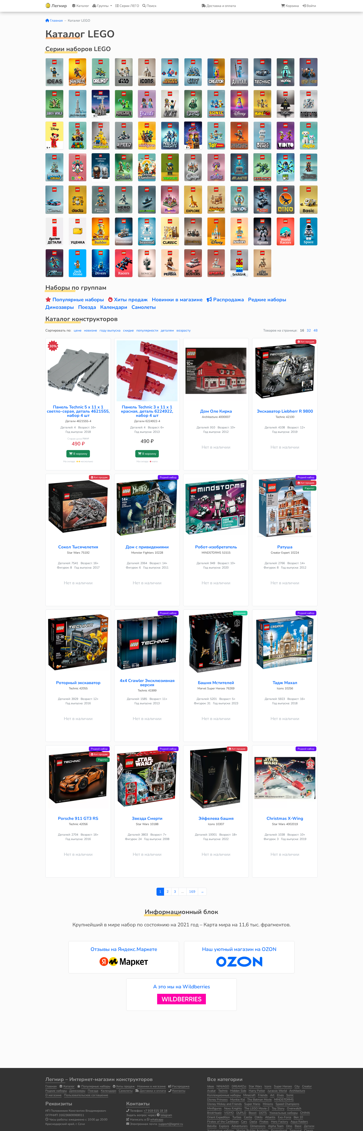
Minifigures (214, 1108)
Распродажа (180, 1086)
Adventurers (239, 1126)
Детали (309, 1126)
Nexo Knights (233, 1108)
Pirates (263, 1122)
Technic (223, 1091)
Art (272, 1095)
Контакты (178, 1091)
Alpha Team (276, 1126)
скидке (128, 330)
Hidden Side (238, 1091)
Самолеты (126, 1091)
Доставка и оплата (153, 1091)
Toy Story (278, 1108)
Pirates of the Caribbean (223, 1122)
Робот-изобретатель (216, 547)
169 (192, 891)
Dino (289, 1126)
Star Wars (255, 1086)
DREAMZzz (239, 1086)
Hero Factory (279, 1122)
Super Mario (252, 1104)
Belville (212, 1126)
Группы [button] (102, 6)
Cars (244, 1122)
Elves (280, 1095)
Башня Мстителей (216, 683)
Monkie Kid (237, 1100)
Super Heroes (283, 1086)
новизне (90, 330)
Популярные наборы (95, 1086)
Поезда (93, 1091)
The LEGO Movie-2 (256, 1108)
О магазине (53, 1095)
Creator (307, 1086)
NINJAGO (223, 1086)
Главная (56, 20)
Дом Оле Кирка (216, 411)
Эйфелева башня (216, 818)
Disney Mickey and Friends (224, 1104)
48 (315, 330)
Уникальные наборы (283, 1113)
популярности (147, 330)
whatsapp (156, 1120)
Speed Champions (287, 1104)
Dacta (253, 1122)
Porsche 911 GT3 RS (78, 818)
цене (78, 330)
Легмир (55, 1079)
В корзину (79, 454)
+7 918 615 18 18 (155, 1111)
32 (309, 330)
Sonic (289, 1095)
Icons (267, 1086)
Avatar (211, 1091)
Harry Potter (257, 1091)
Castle (248, 1117)
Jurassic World (277, 1091)
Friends (263, 1095)
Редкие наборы (56, 1091)
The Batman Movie (259, 1100)
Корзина (292, 6)
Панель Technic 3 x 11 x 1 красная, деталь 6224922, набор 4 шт (147, 411)
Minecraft (249, 1095)
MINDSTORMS (284, 1100)
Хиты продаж (125, 1086)
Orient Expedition (218, 1117)
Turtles (236, 1117)
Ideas (210, 1086)
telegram (166, 1115)
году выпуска (110, 330)
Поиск (151, 6)
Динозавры (77, 1091)
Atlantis (270, 1117)
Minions (268, 1104)
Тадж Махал (285, 683)
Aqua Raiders (299, 1122)
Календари (108, 1091)
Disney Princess (217, 1100)
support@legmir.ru (170, 1124)
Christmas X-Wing (285, 818)
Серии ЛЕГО (129, 6)
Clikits (259, 1117)
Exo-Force (284, 1117)
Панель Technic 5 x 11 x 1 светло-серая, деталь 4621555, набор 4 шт (78, 411)
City (297, 1086)
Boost (252, 1113)
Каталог (82, 6)
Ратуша (284, 547)
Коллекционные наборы (224, 1095)
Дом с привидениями (147, 547)
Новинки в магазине (151, 1086)
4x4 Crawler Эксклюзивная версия (147, 683)
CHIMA (305, 1113)
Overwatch (294, 1108)
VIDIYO (229, 1113)
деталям (167, 330)
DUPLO (241, 1113)
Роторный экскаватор (78, 683)
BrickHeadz (214, 1113)
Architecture (297, 1091)
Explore (224, 1126)
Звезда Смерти (147, 818)
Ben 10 (298, 1117)
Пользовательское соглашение (86, 1095)
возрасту (183, 330)
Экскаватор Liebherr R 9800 (285, 411)
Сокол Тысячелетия (78, 547)
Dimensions (258, 1126)
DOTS (263, 1113)
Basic (298, 1126)
